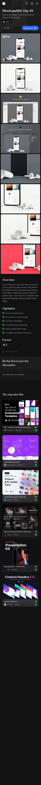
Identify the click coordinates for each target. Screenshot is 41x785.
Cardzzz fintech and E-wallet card (15, 497)
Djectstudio (10, 430)
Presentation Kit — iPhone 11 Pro (14, 567)
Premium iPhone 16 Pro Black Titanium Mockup (18, 532)
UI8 (7, 22)
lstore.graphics (11, 465)
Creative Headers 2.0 (11, 601)
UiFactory (10, 604)
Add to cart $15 (30, 28)
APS (8, 569)
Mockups (18, 430)
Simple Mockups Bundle (12, 462)
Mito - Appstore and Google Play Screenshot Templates (18, 427)
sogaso (9, 534)
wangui (9, 500)
